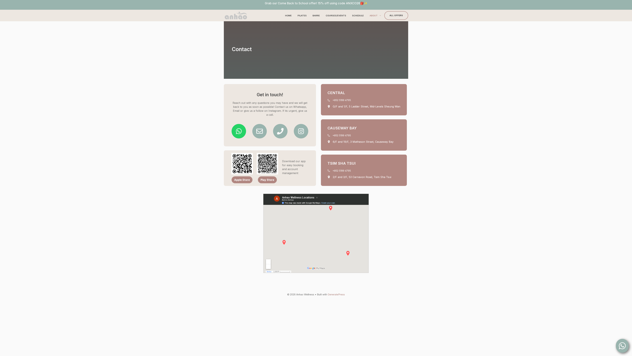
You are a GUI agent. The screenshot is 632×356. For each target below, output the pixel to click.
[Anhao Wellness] (236, 15)
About (374, 15)
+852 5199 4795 (341, 100)
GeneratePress (336, 294)
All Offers (396, 15)
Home (288, 15)
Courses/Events (336, 15)
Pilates (302, 15)
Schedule (358, 15)
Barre (316, 15)
